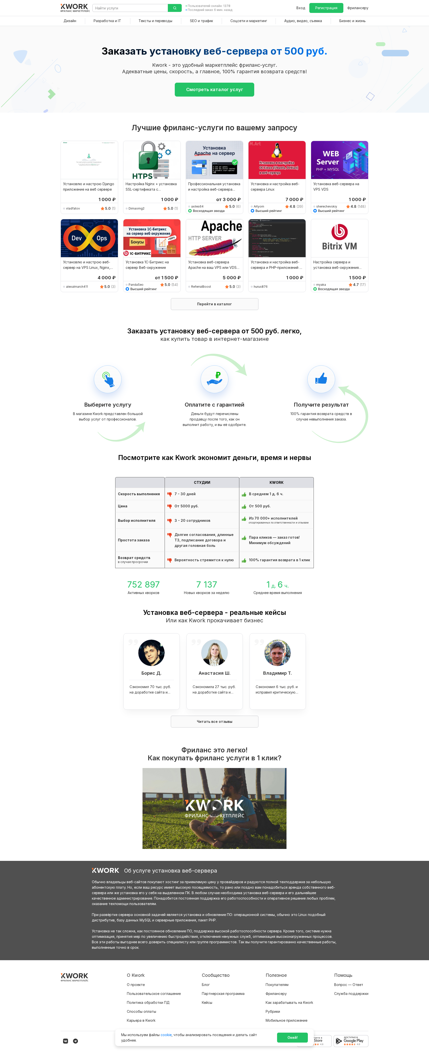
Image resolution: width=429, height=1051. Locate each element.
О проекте (136, 984)
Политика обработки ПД (148, 1002)
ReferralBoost (201, 286)
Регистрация (326, 8)
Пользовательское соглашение (154, 993)
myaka (321, 284)
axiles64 (197, 206)
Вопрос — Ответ (348, 984)
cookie (166, 1035)
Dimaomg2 (136, 208)
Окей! (292, 1037)
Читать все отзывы (214, 721)
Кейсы (207, 1002)
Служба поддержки (351, 993)
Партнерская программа (223, 993)
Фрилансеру (357, 8)
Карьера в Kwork (141, 1020)
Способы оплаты (141, 1011)
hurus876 (261, 286)
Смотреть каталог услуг (214, 89)
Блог (206, 984)
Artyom (259, 206)
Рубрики (273, 1011)
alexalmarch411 (77, 286)
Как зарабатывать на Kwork (289, 1002)
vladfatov (73, 208)
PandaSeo (136, 284)
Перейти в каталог (214, 304)
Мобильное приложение (286, 1020)
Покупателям (277, 984)
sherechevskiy (326, 206)
